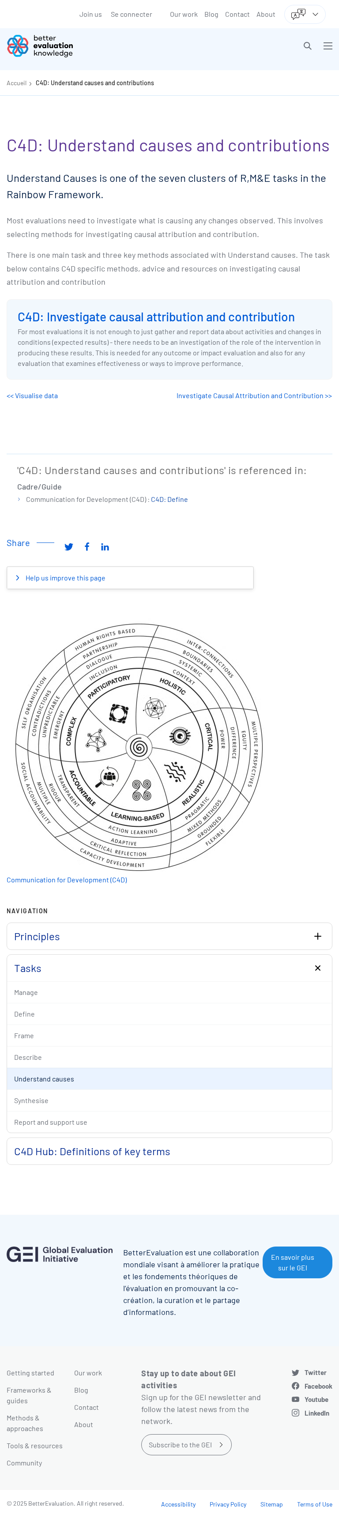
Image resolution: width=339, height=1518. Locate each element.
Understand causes (44, 1078)
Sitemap (271, 1504)
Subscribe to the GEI (180, 1444)
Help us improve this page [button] (64, 577)
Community (24, 1462)
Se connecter (131, 14)
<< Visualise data (32, 395)
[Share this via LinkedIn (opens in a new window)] (105, 546)
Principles (37, 936)
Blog (211, 14)
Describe (28, 1057)
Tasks (27, 967)
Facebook (318, 1386)
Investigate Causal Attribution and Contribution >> (254, 395)
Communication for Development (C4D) (67, 879)
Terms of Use (314, 1504)
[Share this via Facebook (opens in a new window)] (87, 546)
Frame (24, 1035)
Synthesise (31, 1100)
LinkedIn (317, 1413)
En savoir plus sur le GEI (292, 1262)
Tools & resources (35, 1445)
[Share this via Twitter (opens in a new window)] (69, 546)
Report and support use (50, 1122)
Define (24, 1013)
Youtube (316, 1399)
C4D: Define (169, 499)
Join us (90, 14)
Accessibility (178, 1504)
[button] (308, 46)
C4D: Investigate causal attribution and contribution (156, 316)
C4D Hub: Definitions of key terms (92, 1151)
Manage (26, 992)
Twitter (316, 1372)
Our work (184, 14)
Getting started (30, 1372)
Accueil (16, 83)
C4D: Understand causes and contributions (95, 83)
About (265, 14)
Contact (237, 14)
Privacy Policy (228, 1504)
